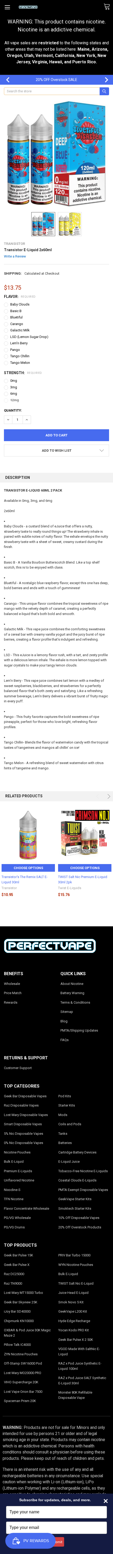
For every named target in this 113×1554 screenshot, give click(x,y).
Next (104, 80)
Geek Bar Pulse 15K (18, 1255)
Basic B (16, 311)
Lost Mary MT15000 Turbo (23, 1293)
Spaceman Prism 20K (20, 1401)
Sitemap (66, 1012)
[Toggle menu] (7, 7)
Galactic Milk (20, 330)
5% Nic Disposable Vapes (23, 1134)
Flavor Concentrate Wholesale (26, 1208)
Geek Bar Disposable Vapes (25, 1096)
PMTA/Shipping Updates (79, 1030)
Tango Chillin (19, 356)
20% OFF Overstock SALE (56, 80)
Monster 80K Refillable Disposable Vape (75, 1395)
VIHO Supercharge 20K (21, 1382)
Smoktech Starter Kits (74, 1208)
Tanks (62, 1134)
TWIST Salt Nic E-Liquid (76, 1283)
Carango (16, 324)
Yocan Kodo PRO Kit (73, 1330)
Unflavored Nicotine (19, 1180)
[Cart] (108, 7)
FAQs (64, 1040)
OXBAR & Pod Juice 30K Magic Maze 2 (27, 1332)
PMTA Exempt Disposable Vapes (83, 1190)
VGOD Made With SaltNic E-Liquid (79, 1351)
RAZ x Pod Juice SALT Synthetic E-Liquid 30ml (82, 1380)
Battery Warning (72, 993)
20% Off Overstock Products (79, 1227)
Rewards (10, 1002)
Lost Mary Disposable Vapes (26, 1115)
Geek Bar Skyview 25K (20, 1302)
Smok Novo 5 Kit (71, 1302)
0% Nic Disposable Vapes (23, 1143)
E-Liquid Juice (69, 1162)
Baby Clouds (19, 304)
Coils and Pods (69, 1124)
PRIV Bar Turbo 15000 (74, 1255)
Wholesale (12, 984)
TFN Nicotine (13, 1199)
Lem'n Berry (19, 343)
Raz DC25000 (14, 1274)
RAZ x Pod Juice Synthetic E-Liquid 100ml (79, 1366)
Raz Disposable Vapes (21, 1105)
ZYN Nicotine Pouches (21, 1354)
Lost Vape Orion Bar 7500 (23, 1392)
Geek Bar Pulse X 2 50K (75, 1340)
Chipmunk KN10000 (19, 1321)
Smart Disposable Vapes (23, 1124)
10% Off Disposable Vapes (78, 1218)
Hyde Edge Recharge (74, 1321)
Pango (15, 350)
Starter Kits (66, 1105)
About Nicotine (71, 984)
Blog (64, 1021)
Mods (62, 1115)
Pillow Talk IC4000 (17, 1345)
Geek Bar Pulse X (16, 1265)
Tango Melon (20, 363)
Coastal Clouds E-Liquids (77, 1180)
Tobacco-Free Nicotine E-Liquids (83, 1171)
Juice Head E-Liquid (73, 1293)
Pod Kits (64, 1096)
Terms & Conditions (75, 1002)
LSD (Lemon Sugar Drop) (29, 337)
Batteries (65, 1143)
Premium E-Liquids (18, 1171)
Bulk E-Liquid (14, 1162)
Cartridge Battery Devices (77, 1152)
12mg (14, 400)
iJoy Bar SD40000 (17, 1311)
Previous (5, 80)
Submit (56, 1542)
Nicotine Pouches (17, 1152)
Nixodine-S (12, 1190)
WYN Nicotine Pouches (75, 1265)
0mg (13, 381)
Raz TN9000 (13, 1283)
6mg (13, 393)
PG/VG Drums (14, 1227)
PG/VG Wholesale (17, 1218)
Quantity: (13, 410)
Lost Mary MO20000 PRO (22, 1373)
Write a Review (15, 256)
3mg (13, 387)
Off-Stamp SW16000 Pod (23, 1363)
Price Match (13, 993)
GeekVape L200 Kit (72, 1311)
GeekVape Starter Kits (74, 1199)
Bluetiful (16, 317)
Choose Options (28, 868)
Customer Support (18, 1068)
